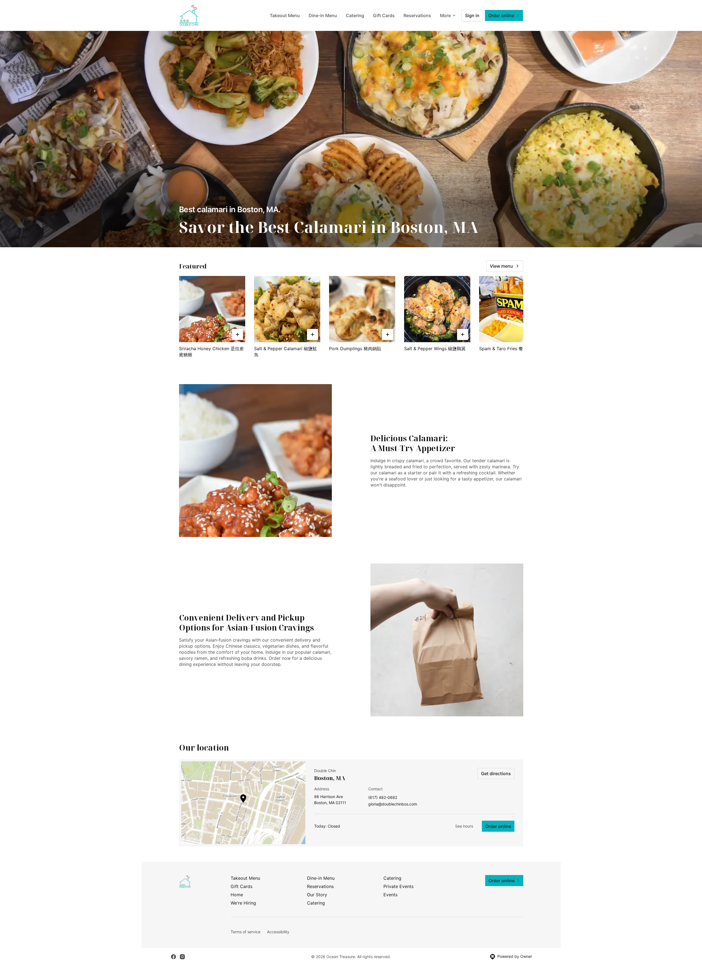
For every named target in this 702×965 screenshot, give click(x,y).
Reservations (417, 15)
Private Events (398, 886)
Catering (355, 15)
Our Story (317, 894)
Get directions (496, 773)
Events (390, 894)
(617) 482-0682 (382, 797)
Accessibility (278, 931)
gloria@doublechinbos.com (392, 804)
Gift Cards (384, 15)
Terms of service (245, 931)
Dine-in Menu (323, 15)
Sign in (472, 15)
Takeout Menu (285, 15)
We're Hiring (243, 903)
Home (237, 894)
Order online (498, 826)
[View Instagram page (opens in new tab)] (182, 956)
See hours (464, 826)
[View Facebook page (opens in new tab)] (173, 956)
